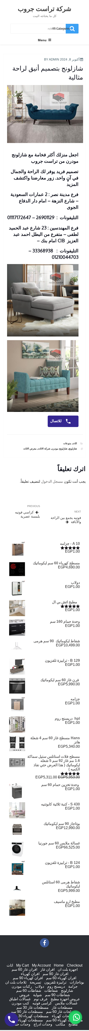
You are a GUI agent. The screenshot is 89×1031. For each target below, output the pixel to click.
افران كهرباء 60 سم (61, 978)
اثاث (75, 443)
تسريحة (35, 982)
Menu (42, 40)
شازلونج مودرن (59, 448)
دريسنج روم (56, 986)
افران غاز (47, 969)
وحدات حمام (20, 1024)
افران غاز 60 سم (24, 969)
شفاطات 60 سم (28, 990)
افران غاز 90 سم (55, 974)
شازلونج (73, 448)
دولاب (39, 986)
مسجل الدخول (52, 481)
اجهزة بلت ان (68, 969)
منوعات (67, 443)
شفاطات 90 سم (57, 995)
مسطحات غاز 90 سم (27, 1012)
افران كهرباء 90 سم (28, 978)
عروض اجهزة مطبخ (65, 999)
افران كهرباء (30, 974)
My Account (41, 965)
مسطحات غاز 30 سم (32, 1007)
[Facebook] (44, 942)
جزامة (73, 986)
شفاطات (51, 990)
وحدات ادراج (43, 1024)
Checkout (74, 965)
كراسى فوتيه (42, 1003)
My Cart (22, 965)
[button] (75, 1017)
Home (59, 965)
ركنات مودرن (22, 986)
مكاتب (60, 1024)
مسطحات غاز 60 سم (62, 1012)
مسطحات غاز (62, 1007)
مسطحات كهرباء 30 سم (30, 1016)
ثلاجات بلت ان (15, 982)
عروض (24, 995)
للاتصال (56, 421)
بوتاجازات (77, 982)
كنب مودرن (20, 1003)
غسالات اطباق (20, 999)
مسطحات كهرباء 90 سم (24, 1020)
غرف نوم (40, 999)
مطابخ (73, 1024)
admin (54, 59)
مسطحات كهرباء (64, 1016)
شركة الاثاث (44, 448)
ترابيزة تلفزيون (55, 982)
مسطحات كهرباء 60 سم (64, 1020)
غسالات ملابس (66, 1003)
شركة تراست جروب (44, 8)
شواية (37, 995)
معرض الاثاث (30, 448)
